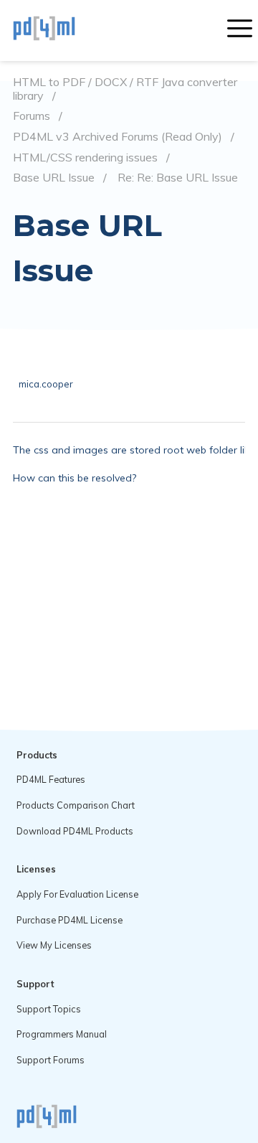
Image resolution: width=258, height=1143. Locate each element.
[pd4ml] (59, 30)
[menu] (239, 30)
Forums (31, 116)
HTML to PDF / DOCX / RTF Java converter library (125, 88)
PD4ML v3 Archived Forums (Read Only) (117, 137)
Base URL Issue (54, 177)
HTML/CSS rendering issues (85, 157)
